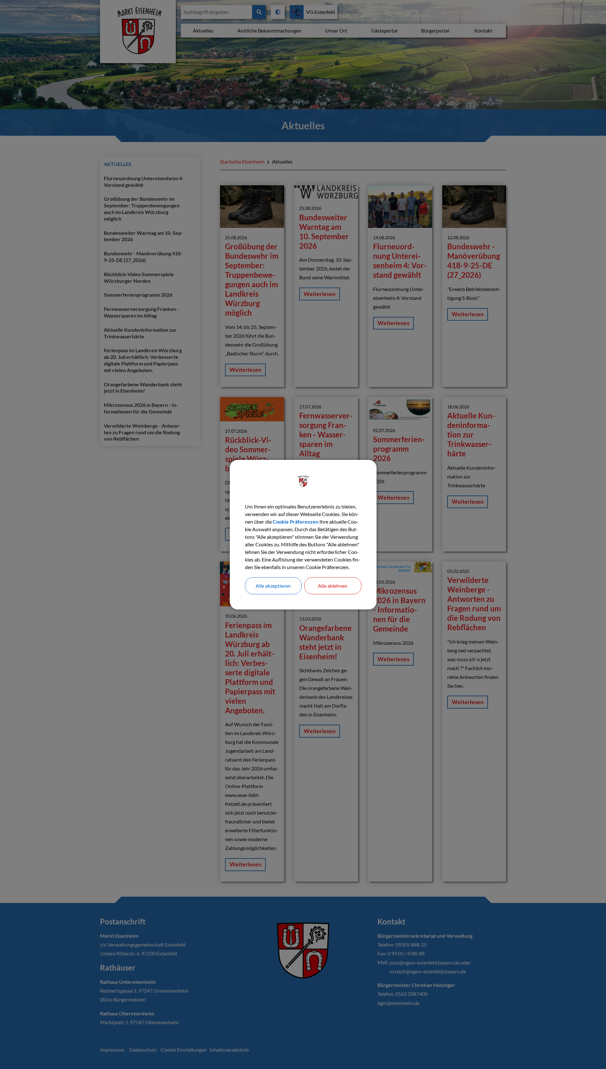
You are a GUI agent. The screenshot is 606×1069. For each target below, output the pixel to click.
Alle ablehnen (333, 586)
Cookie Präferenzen (295, 522)
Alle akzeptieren (273, 586)
